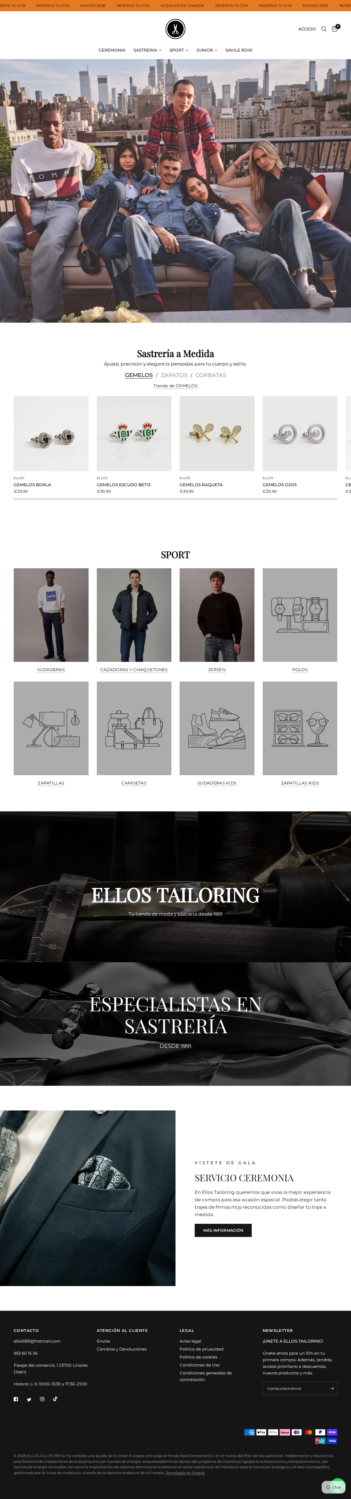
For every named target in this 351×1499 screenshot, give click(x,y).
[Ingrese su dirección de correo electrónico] (331, 1388)
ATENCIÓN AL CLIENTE (122, 1330)
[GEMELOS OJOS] (300, 433)
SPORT (176, 50)
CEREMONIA (112, 50)
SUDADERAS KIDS (216, 783)
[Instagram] (46, 1399)
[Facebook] (20, 1399)
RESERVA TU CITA (32, 5)
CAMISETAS (133, 783)
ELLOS (19, 478)
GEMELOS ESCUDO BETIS (124, 484)
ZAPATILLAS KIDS (300, 783)
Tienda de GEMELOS (175, 385)
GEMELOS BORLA (32, 484)
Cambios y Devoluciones (121, 1349)
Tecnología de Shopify (185, 1472)
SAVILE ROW (239, 50)
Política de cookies (198, 1357)
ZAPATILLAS (51, 783)
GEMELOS (139, 375)
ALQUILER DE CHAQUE (206, 5)
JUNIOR (204, 50)
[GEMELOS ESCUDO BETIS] (134, 433)
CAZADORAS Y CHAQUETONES (134, 669)
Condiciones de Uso (200, 1365)
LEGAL (187, 1330)
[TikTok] (59, 1399)
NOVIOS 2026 (116, 5)
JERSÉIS (217, 669)
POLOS (300, 669)
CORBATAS (211, 375)
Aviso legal (190, 1341)
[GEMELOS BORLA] (51, 433)
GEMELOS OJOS (280, 484)
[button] (223, 1230)
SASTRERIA (145, 50)
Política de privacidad (201, 1349)
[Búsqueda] (324, 29)
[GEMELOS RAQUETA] (217, 433)
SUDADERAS (51, 669)
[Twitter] (33, 1400)
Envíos (103, 1341)
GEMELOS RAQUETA (201, 484)
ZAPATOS (174, 375)
